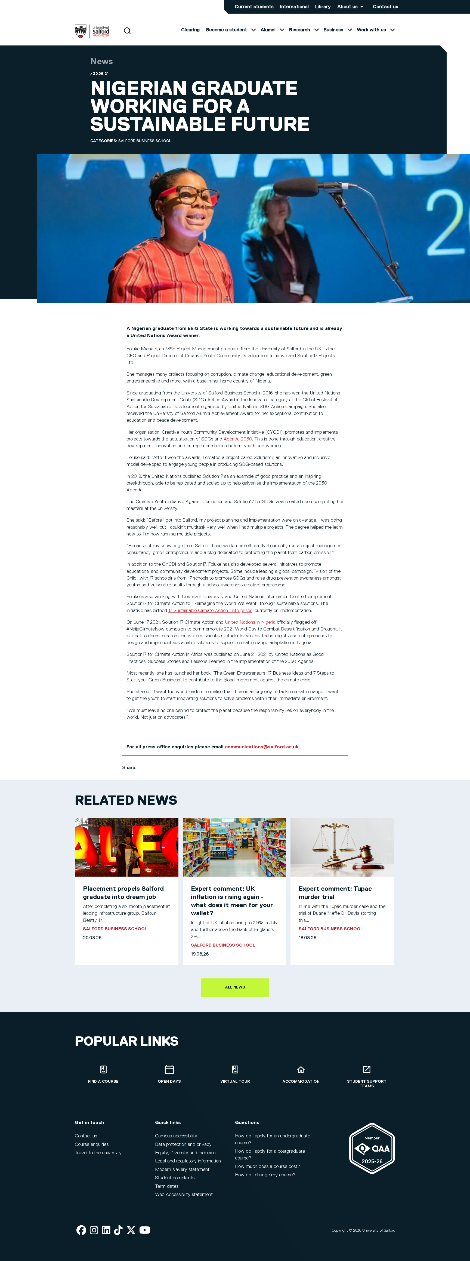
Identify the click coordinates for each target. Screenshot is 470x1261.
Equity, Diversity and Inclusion (185, 1152)
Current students (254, 6)
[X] (131, 1230)
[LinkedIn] (106, 1230)
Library (323, 6)
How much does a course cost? (267, 1166)
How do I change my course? (265, 1175)
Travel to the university (98, 1152)
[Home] (92, 37)
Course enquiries (92, 1144)
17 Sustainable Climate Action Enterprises (210, 610)
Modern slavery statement (182, 1169)
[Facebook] (81, 1230)
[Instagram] (94, 1230)
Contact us (385, 6)
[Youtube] (144, 1230)
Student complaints (174, 1178)
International (294, 6)
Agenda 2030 (238, 439)
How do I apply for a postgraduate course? (270, 1155)
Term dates (166, 1186)
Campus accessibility (176, 1136)
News (101, 61)
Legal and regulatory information (188, 1161)
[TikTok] (118, 1230)
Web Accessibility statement (184, 1194)
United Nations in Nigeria (250, 622)
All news (235, 987)
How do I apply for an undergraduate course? (272, 1139)
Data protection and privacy (183, 1144)
